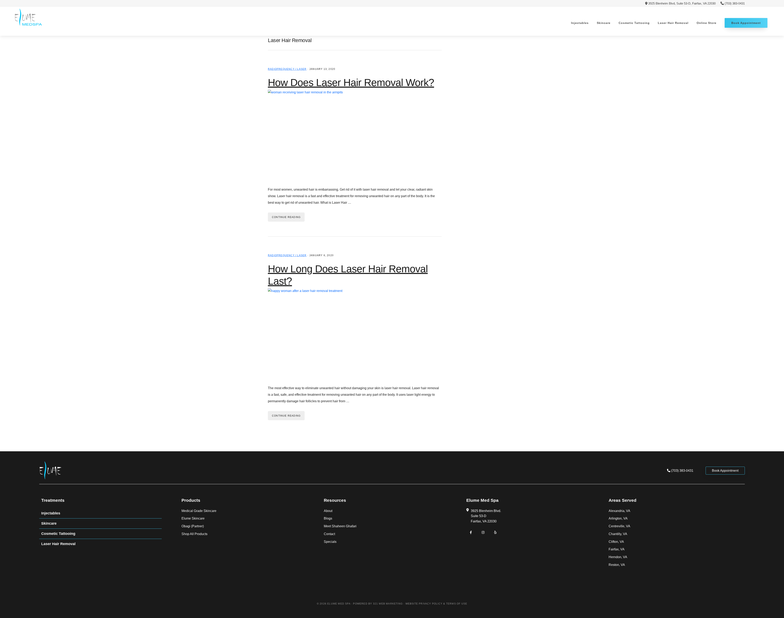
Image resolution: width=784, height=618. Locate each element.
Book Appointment (725, 470)
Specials (330, 541)
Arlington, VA (618, 518)
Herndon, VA (618, 557)
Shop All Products (194, 534)
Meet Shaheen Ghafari (340, 526)
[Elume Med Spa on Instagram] (483, 532)
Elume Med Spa (28, 17)
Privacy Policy (430, 603)
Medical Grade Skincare (199, 511)
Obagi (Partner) (193, 526)
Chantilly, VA (618, 534)
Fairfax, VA (617, 549)
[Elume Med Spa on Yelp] (495, 532)
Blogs (328, 518)
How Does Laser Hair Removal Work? (351, 82)
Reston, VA (617, 565)
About (328, 511)
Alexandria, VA (619, 511)
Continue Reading (286, 217)
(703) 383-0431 (735, 3)
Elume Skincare (193, 518)
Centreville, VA (619, 526)
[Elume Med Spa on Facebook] (470, 532)
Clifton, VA (616, 541)
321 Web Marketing (388, 603)
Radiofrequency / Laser (287, 69)
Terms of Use (456, 603)
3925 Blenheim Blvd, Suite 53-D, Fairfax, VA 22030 (681, 3)
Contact (329, 534)
